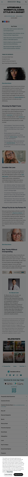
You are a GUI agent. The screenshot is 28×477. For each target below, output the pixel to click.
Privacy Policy (10, 471)
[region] (14, 466)
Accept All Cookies (18, 474)
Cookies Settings (8, 474)
